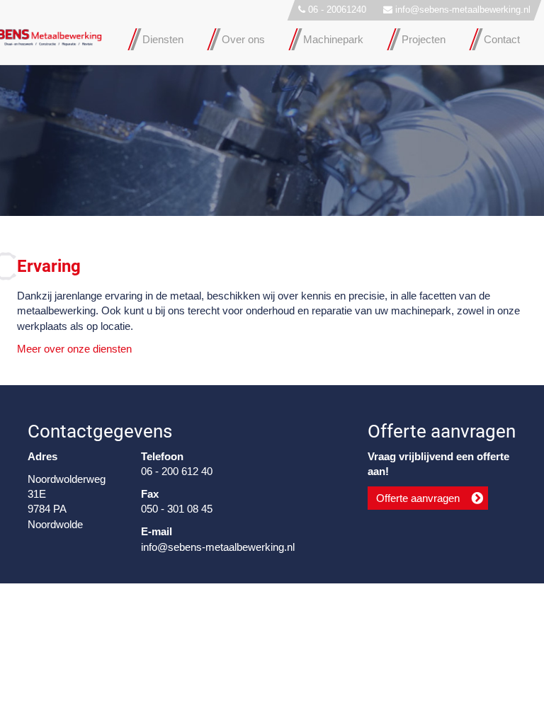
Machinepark (333, 39)
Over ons (243, 39)
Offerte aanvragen (418, 498)
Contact (502, 39)
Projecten (424, 39)
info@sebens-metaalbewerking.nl (463, 9)
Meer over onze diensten (74, 349)
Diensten (162, 39)
